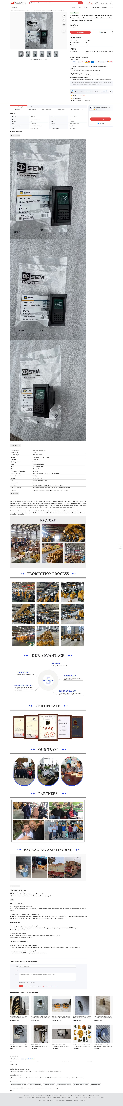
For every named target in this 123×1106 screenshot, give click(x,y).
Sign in (111, 3)
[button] (82, 109)
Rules (112, 7)
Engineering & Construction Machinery (38, 10)
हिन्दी (80, 1097)
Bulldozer (21, 1077)
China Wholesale (55, 1095)
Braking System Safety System (47, 1077)
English (28, 1097)
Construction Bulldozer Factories (81, 1084)
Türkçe (89, 1097)
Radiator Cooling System (77, 1077)
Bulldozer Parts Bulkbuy (52, 1088)
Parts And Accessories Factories (18, 1084)
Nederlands (64, 1097)
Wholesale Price (63, 1095)
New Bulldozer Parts (95, 1084)
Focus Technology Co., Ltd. (52, 1100)
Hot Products (26, 1095)
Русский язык (48, 1097)
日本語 (77, 1097)
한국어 (73, 1097)
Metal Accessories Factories (35, 1084)
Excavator (13, 1077)
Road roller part (13, 1064)
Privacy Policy (82, 1100)
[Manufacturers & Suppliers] (18, 2)
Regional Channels (78, 1095)
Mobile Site (92, 1095)
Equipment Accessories (49, 1084)
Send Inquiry (80, 32)
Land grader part (65, 1061)
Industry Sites (70, 1095)
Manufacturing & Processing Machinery (21, 10)
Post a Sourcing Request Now (49, 986)
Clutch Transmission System (63, 1077)
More (11, 1090)
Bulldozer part (13, 1061)
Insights (97, 1095)
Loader (37, 1061)
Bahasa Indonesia (101, 1097)
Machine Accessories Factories (64, 1084)
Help (87, 7)
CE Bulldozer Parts (40, 1088)
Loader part (89, 1061)
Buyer (80, 7)
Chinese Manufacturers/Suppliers (44, 1095)
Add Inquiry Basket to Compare (39, 59)
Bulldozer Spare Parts (28, 1088)
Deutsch (59, 1097)
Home (11, 10)
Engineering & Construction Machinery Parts (55, 10)
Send (21, 986)
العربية (69, 1097)
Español (32, 1097)
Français (43, 1097)
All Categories (15, 7)
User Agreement (69, 1100)
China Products (34, 1095)
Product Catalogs (30, 1058)
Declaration (76, 1100)
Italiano (54, 1097)
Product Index (86, 1095)
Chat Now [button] (103, 32)
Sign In (72, 100)
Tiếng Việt (94, 1097)
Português (38, 1097)
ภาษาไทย (85, 1097)
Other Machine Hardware (31, 1077)
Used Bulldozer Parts (16, 1088)
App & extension (95, 7)
